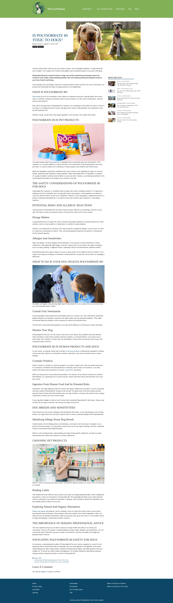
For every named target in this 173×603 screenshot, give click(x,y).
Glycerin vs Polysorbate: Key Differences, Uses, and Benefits (51, 562)
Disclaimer (36, 589)
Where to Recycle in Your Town (117, 586)
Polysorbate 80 (37, 96)
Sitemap (35, 592)
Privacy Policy (37, 586)
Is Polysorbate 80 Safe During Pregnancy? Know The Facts (51, 560)
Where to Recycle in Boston (116, 583)
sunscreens (69, 370)
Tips (129, 9)
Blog (137, 9)
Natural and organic (39, 511)
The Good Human (56, 9)
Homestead (120, 9)
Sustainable (86, 9)
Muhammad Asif (37, 44)
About (34, 583)
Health (41, 46)
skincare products (73, 351)
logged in (44, 572)
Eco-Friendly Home (104, 9)
